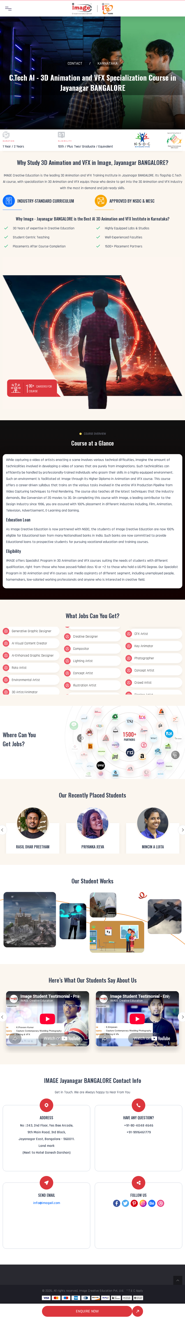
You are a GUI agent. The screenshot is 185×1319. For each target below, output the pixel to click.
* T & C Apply (135, 1291)
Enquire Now (87, 1311)
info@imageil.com (46, 1203)
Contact (75, 63)
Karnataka (107, 63)
